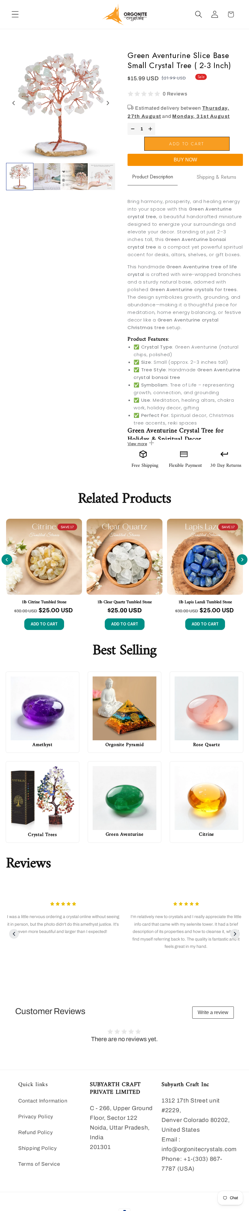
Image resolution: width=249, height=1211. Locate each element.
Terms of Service (39, 1164)
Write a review (213, 1012)
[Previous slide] (7, 559)
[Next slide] (107, 103)
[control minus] (132, 129)
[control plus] (151, 129)
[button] (15, 14)
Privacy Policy (35, 1117)
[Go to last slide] (13, 103)
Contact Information (42, 1101)
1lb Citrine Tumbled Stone (44, 602)
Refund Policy (35, 1132)
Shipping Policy (37, 1148)
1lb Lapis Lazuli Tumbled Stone (205, 602)
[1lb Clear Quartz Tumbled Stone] (124, 557)
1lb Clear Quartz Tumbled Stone (124, 602)
